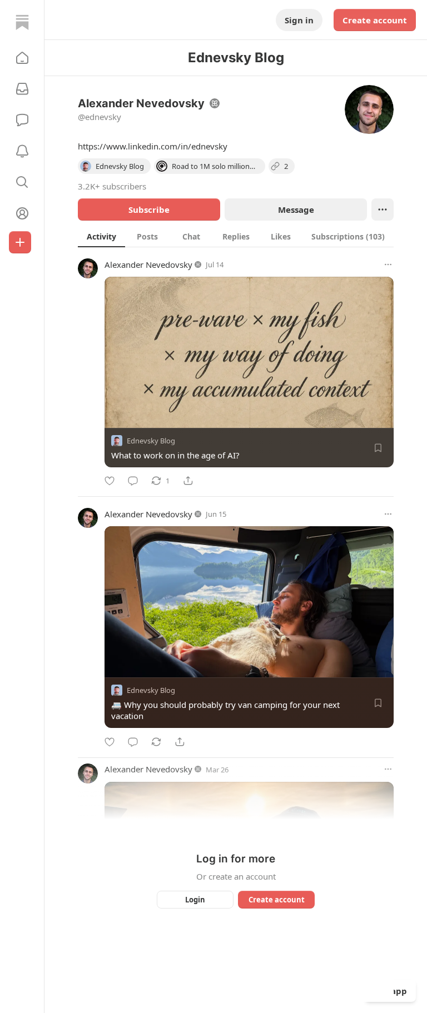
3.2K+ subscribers (112, 186)
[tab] (101, 236)
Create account (374, 20)
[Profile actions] (382, 209)
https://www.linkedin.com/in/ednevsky (152, 146)
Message (296, 209)
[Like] (109, 481)
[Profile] (22, 213)
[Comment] (132, 481)
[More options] (388, 264)
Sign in (299, 20)
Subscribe (149, 209)
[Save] (378, 448)
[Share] (187, 481)
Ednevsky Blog (151, 441)
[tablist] (236, 236)
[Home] (22, 22)
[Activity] (22, 151)
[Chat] (22, 120)
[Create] (20, 242)
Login (195, 900)
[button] (22, 57)
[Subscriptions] (22, 89)
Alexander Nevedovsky (148, 264)
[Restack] (156, 742)
